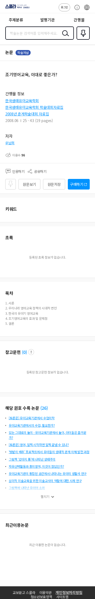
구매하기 (76, 184)
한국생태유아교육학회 (22, 100)
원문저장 (54, 184)
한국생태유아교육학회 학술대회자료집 (34, 107)
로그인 (64, 7)
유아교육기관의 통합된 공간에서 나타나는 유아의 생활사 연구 (48, 473)
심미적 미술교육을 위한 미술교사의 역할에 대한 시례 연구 (45, 480)
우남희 (10, 142)
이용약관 (45, 592)
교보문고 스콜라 (24, 592)
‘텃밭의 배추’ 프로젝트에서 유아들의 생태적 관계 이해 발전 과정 (49, 451)
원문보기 (29, 184)
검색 (64, 37)
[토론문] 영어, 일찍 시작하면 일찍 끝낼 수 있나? (39, 444)
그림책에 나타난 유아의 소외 (27, 487)
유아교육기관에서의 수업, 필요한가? (32, 425)
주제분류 (16, 19)
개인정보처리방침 (68, 592)
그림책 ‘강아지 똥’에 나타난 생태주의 (32, 459)
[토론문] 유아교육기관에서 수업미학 (32, 418)
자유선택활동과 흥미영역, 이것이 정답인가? (36, 466)
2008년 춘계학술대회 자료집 (27, 113)
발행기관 (47, 19)
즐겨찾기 (82, 39)
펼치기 (45, 496)
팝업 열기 (31, 352)
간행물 (79, 19)
